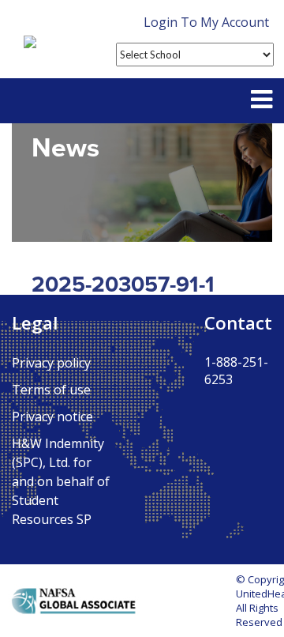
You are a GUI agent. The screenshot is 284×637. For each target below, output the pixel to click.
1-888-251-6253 (236, 370)
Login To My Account (206, 22)
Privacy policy (51, 362)
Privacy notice (52, 416)
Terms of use (51, 389)
